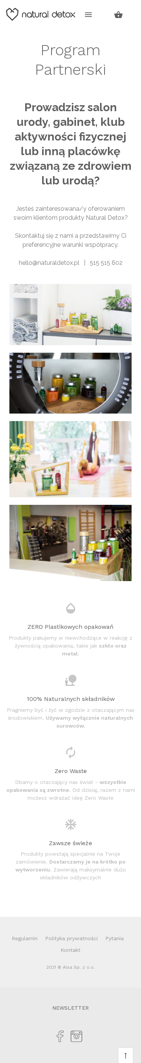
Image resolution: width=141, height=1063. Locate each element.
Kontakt (70, 950)
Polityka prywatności (71, 938)
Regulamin (25, 938)
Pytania (114, 938)
